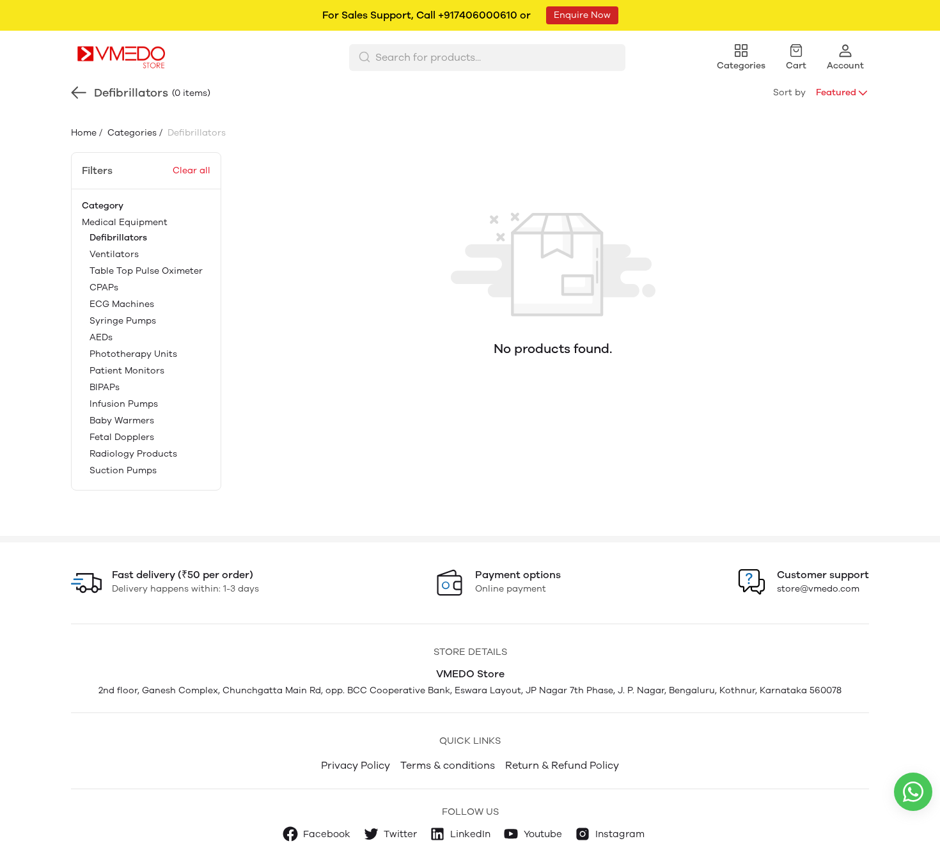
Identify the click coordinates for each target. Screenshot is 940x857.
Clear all (191, 170)
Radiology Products (133, 453)
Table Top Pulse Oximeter (146, 270)
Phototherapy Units (133, 354)
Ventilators (114, 254)
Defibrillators (118, 237)
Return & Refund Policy (562, 765)
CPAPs (104, 287)
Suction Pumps (123, 470)
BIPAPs (105, 387)
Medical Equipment (142, 346)
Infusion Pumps (124, 403)
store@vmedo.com (818, 588)
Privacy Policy (355, 765)
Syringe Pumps (123, 320)
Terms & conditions (447, 765)
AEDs (101, 337)
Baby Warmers (122, 420)
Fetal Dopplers (122, 437)
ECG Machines (122, 304)
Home (84, 132)
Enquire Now (582, 15)
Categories (131, 132)
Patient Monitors (127, 370)
